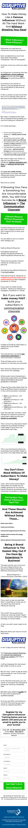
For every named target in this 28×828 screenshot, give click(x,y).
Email (5, 768)
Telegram (21, 817)
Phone (6, 775)
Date (5, 745)
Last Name (7, 761)
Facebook (13, 817)
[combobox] (14, 749)
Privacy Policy (21, 824)
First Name (7, 754)
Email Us (6, 817)
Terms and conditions (9, 824)
